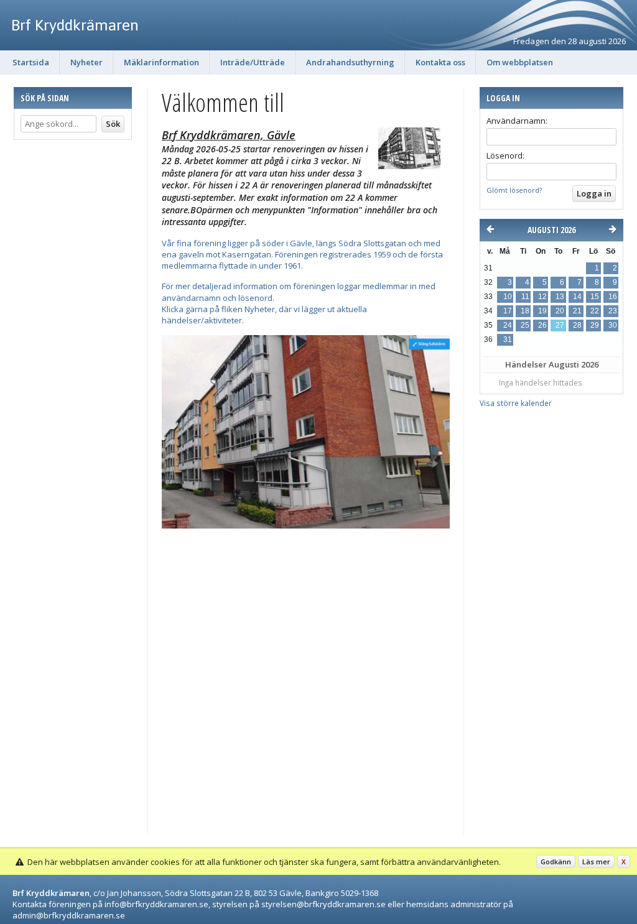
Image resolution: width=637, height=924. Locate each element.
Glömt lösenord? (514, 190)
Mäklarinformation (161, 62)
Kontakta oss (440, 62)
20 (560, 311)
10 (507, 296)
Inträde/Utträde (252, 62)
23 (612, 311)
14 (577, 296)
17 (507, 311)
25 (525, 325)
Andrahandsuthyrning (350, 62)
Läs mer (596, 861)
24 (507, 325)
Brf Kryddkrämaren (75, 25)
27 (560, 325)
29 (594, 325)
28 (577, 325)
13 (560, 296)
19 (542, 311)
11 (525, 296)
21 (577, 311)
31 (507, 339)
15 (594, 296)
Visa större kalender (516, 403)
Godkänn (556, 861)
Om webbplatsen (519, 62)
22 (594, 311)
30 (612, 325)
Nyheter (86, 62)
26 (542, 325)
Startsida (30, 62)
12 (542, 296)
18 (525, 311)
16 (612, 296)
